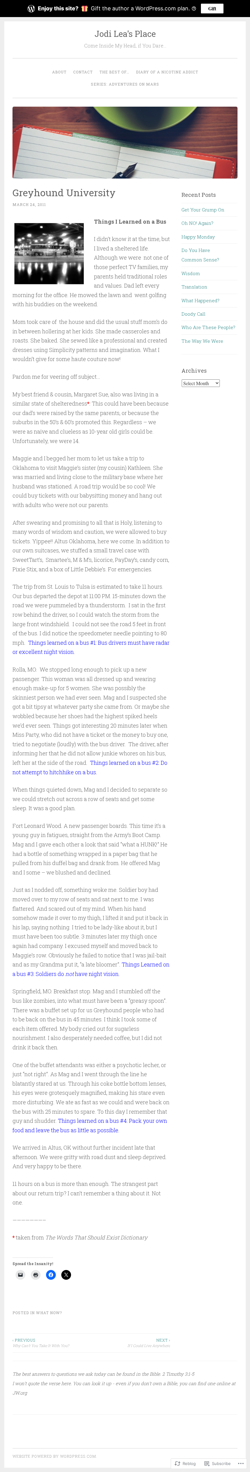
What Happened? (200, 300)
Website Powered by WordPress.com (54, 1456)
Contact (83, 71)
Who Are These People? (208, 327)
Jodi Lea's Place (125, 33)
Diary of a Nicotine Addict (167, 71)
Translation (194, 287)
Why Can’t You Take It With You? (40, 1343)
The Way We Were (202, 341)
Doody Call (193, 314)
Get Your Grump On (202, 210)
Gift (212, 8)
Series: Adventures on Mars (125, 84)
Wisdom (190, 273)
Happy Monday (198, 237)
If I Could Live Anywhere (148, 1343)
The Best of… (114, 71)
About (59, 71)
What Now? (49, 1312)
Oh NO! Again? (197, 223)
